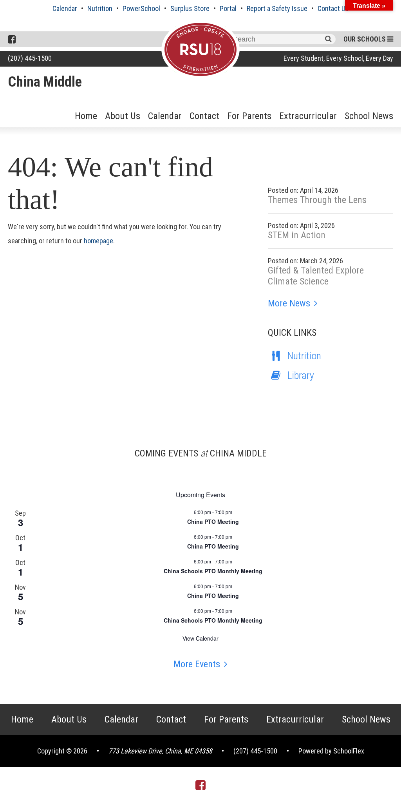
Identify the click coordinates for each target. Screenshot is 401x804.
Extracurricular (308, 115)
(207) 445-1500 (30, 58)
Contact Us (333, 8)
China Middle (45, 82)
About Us (122, 115)
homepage (98, 241)
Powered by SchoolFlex (331, 751)
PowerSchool (141, 8)
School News (369, 115)
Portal (228, 8)
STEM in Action (296, 235)
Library (300, 375)
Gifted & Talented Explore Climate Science (316, 276)
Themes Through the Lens (317, 199)
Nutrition (99, 8)
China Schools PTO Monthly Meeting (213, 571)
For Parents (249, 115)
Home (86, 115)
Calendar (64, 8)
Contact (204, 115)
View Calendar (200, 638)
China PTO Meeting (213, 521)
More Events (196, 664)
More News (289, 303)
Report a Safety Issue (277, 8)
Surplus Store (190, 8)
